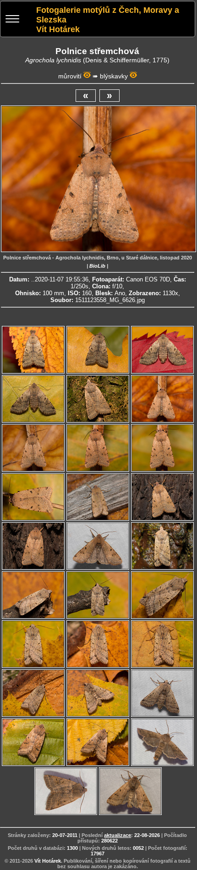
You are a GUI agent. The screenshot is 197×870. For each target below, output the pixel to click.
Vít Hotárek (47, 861)
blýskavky (114, 76)
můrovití (70, 76)
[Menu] (12, 20)
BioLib (97, 266)
